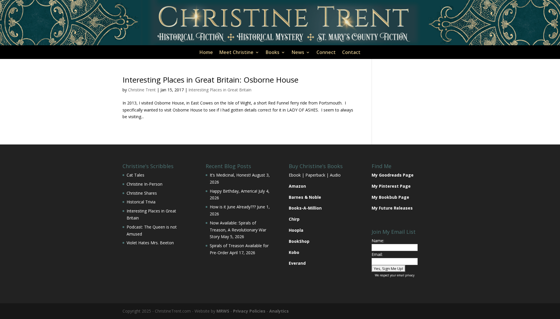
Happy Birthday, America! (233, 191)
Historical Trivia (141, 202)
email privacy (405, 275)
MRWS (222, 311)
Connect (326, 52)
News (298, 52)
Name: (378, 240)
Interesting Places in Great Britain (219, 90)
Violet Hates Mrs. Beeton (150, 242)
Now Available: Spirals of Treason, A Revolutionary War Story (238, 230)
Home (206, 52)
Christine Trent (142, 90)
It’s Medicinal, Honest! (230, 175)
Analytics (279, 311)
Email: (377, 254)
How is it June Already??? (233, 207)
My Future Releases (392, 208)
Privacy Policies (249, 311)
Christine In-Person (144, 184)
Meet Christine (236, 52)
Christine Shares (142, 193)
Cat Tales (135, 175)
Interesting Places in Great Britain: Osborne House (210, 79)
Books (272, 52)
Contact (351, 52)
